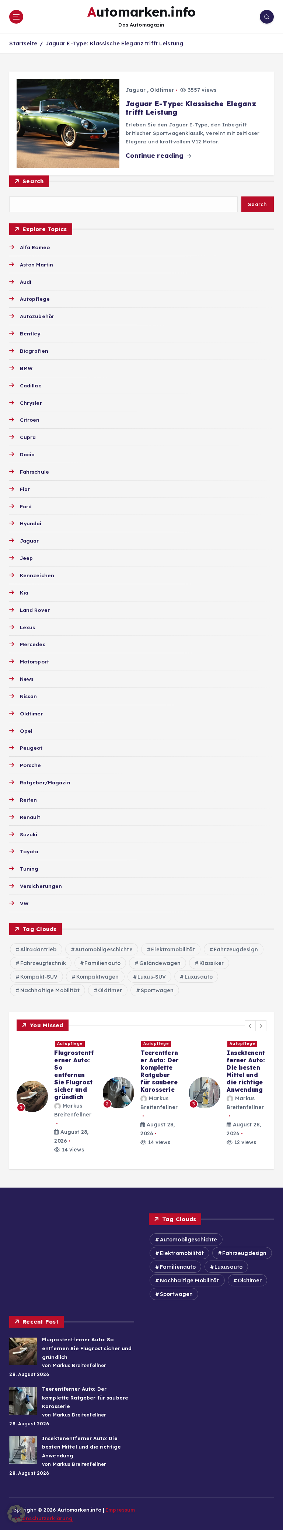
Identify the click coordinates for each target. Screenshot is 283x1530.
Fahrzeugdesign (236, 949)
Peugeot (31, 748)
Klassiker (211, 963)
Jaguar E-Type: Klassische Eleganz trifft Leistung (115, 43)
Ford (26, 506)
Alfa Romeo (35, 247)
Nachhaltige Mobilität (50, 990)
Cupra (28, 437)
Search (33, 181)
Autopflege (35, 299)
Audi (25, 282)
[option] (65, 1093)
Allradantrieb (38, 949)
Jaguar (136, 90)
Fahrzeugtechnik (43, 963)
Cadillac (30, 385)
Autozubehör (37, 316)
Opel (26, 731)
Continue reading (155, 155)
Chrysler (31, 403)
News (27, 679)
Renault (30, 817)
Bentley (30, 333)
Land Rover (35, 610)
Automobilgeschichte (104, 949)
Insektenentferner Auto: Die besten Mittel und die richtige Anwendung (169, 1071)
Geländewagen (160, 963)
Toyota (29, 851)
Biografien (34, 351)
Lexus (27, 627)
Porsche (30, 765)
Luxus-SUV (151, 976)
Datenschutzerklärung (43, 1518)
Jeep (26, 558)
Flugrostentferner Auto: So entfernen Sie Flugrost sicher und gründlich (87, 1348)
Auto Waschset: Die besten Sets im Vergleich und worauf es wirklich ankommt (255, 1078)
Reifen (28, 800)
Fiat (25, 489)
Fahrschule (34, 471)
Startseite (23, 43)
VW (24, 903)
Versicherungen (41, 886)
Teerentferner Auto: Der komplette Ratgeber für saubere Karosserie (83, 1071)
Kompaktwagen (97, 976)
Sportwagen (157, 990)
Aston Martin (36, 264)
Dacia (27, 454)
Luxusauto (199, 976)
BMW (26, 368)
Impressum (120, 1509)
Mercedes (32, 644)
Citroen (29, 420)
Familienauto (102, 963)
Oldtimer (162, 90)
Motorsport (34, 661)
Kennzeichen (37, 575)
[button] (250, 1025)
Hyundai (30, 523)
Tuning (29, 868)
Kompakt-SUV (39, 976)
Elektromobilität (173, 949)
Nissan (28, 696)
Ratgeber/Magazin (45, 782)
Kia (24, 592)
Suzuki (28, 834)
